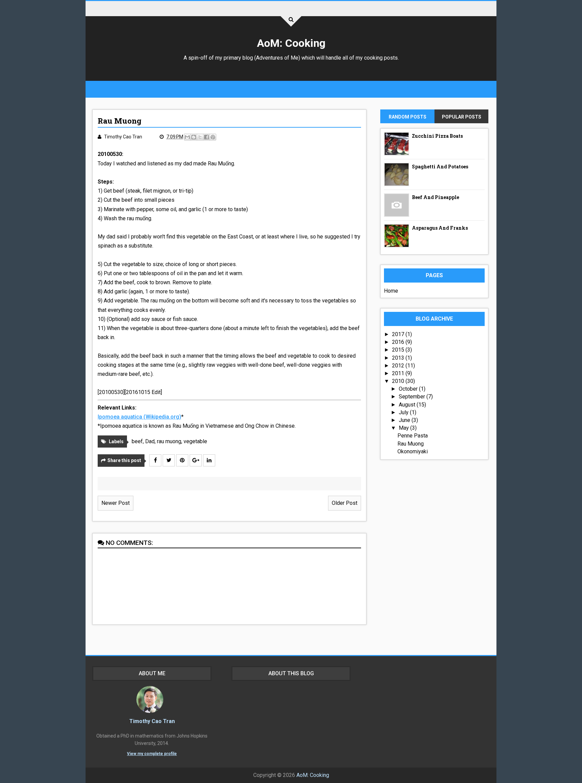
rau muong (169, 441)
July (404, 412)
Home (391, 291)
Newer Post (115, 503)
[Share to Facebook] (206, 137)
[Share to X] (200, 137)
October (409, 389)
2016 (399, 342)
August (408, 404)
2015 (399, 350)
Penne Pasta (412, 435)
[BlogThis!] (193, 137)
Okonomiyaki (412, 451)
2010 (399, 381)
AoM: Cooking (291, 43)
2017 (399, 334)
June (405, 420)
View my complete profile (152, 753)
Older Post (344, 503)
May (404, 428)
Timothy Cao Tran (152, 721)
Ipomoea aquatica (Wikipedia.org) (139, 417)
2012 (399, 365)
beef (137, 441)
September (412, 396)
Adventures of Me (277, 58)
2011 (399, 373)
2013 (399, 358)
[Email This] (187, 137)
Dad (150, 441)
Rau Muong (410, 444)
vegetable (195, 441)
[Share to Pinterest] (212, 137)
